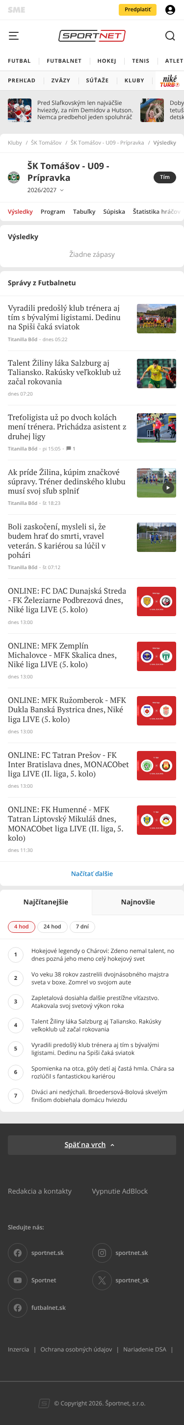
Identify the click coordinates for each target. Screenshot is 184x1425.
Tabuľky (84, 211)
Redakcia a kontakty (40, 1191)
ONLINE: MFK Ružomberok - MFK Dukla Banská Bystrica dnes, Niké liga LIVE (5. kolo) (67, 710)
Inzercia (18, 1349)
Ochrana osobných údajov (76, 1349)
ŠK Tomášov (46, 143)
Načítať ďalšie (92, 873)
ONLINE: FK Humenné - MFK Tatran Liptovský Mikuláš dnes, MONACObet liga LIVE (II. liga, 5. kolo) (65, 824)
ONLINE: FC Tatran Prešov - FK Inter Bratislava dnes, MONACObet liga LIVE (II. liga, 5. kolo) (68, 765)
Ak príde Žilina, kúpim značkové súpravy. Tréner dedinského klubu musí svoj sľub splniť (67, 482)
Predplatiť (138, 9)
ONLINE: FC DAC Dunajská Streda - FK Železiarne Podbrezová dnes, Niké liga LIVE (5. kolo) (67, 601)
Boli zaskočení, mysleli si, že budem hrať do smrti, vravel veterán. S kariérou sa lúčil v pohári (57, 541)
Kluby (15, 143)
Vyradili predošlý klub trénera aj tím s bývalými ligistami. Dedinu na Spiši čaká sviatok (64, 318)
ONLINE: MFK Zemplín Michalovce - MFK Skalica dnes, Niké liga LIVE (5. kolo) (62, 656)
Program (53, 211)
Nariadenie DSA (144, 1349)
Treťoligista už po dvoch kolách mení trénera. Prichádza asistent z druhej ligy (67, 427)
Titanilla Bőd (22, 339)
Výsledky (20, 211)
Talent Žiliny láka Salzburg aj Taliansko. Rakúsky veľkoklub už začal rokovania (64, 373)
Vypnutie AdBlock (120, 1191)
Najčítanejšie (46, 902)
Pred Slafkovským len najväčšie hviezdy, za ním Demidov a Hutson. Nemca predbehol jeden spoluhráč (85, 110)
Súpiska (114, 211)
